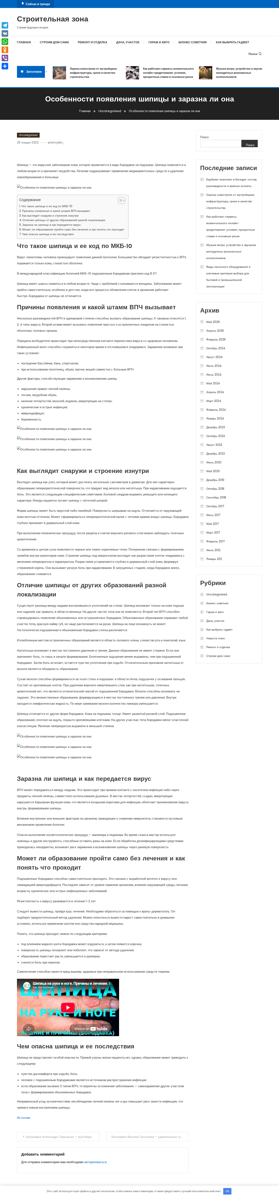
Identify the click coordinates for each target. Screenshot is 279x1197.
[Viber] (5, 58)
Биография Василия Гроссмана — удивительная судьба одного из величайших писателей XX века (150, 1137)
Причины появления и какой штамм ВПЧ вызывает (56, 211)
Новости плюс (215, 638)
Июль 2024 (214, 366)
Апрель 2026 (215, 331)
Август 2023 (214, 445)
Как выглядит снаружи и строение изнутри (50, 216)
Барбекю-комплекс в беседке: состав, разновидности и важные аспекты (231, 182)
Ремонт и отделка (92, 42)
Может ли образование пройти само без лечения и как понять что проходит (73, 229)
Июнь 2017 (213, 515)
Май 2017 (212, 524)
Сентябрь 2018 (216, 497)
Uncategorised (28, 135)
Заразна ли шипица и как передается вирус (51, 225)
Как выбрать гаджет (232, 42)
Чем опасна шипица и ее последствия (48, 234)
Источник (23, 1118)
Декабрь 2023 (215, 427)
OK (227, 1191)
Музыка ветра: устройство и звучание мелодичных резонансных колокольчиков (232, 73)
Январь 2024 (215, 418)
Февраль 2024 (216, 410)
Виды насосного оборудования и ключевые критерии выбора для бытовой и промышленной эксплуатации (228, 276)
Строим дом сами (54, 42)
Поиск (253, 54)
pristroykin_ (56, 142)
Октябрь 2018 (215, 489)
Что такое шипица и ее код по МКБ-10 (46, 206)
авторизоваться (95, 1162)
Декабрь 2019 (215, 480)
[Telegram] (5, 25)
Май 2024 (213, 383)
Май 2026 (213, 322)
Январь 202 (214, 559)
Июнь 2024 (214, 375)
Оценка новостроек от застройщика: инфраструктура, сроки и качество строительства (85, 73)
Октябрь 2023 (215, 436)
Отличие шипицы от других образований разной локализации (63, 220)
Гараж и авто (159, 42)
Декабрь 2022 (215, 454)
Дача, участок (128, 42)
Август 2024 (214, 357)
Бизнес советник (193, 42)
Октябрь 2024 (215, 348)
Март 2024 (213, 401)
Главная (24, 42)
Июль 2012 (213, 550)
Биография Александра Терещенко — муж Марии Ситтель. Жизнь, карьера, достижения (62, 1137)
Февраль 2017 (215, 541)
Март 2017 (213, 533)
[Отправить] (5, 66)
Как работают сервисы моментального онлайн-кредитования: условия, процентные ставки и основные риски (160, 73)
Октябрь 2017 (215, 506)
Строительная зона (52, 19)
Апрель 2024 (215, 392)
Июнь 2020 (213, 462)
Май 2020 (213, 471)
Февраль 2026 (216, 339)
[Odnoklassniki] (5, 50)
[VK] (5, 33)
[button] (119, 200)
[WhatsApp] (5, 42)
